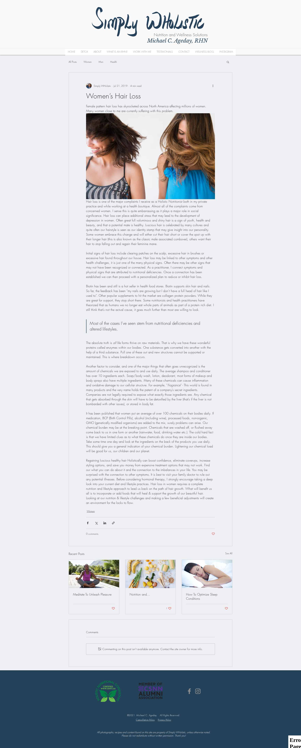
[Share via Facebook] (87, 523)
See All (228, 553)
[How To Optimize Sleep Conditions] (207, 574)
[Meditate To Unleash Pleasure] (94, 574)
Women (88, 61)
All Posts (73, 61)
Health (113, 61)
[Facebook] (189, 691)
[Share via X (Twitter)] (96, 523)
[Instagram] (198, 691)
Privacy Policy (164, 719)
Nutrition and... (140, 594)
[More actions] (213, 86)
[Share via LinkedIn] (104, 523)
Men (101, 61)
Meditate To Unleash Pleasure (92, 594)
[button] (228, 61)
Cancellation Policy (145, 719)
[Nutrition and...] (150, 574)
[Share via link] (113, 523)
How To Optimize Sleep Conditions (201, 596)
